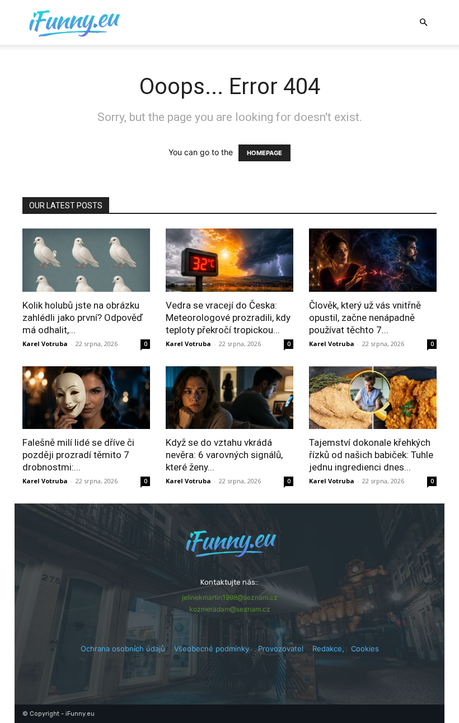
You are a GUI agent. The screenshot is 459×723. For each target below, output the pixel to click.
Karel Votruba (45, 343)
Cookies (365, 648)
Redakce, (331, 648)
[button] (423, 22)
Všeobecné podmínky (211, 648)
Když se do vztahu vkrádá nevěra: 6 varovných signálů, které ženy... (224, 455)
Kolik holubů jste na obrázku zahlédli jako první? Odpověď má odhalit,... (82, 317)
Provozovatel (280, 648)
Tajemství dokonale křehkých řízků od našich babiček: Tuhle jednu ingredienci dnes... (371, 455)
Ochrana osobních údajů (123, 648)
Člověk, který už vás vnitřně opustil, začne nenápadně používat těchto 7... (365, 317)
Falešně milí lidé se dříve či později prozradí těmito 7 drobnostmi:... (78, 455)
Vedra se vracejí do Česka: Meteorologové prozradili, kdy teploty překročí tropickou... (228, 317)
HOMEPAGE (264, 153)
